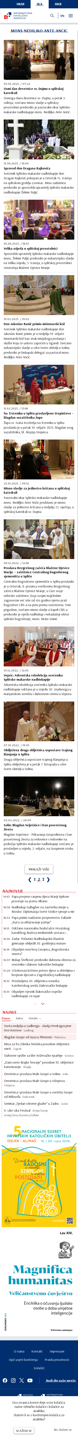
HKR (58, 3)
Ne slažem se (63, 1429)
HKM (20, 3)
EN (62, 16)
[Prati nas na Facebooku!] (4, 1380)
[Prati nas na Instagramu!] (13, 1380)
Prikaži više (39, 869)
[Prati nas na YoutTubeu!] (29, 1380)
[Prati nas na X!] (21, 1380)
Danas (6, 1018)
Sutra (19, 1018)
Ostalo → (35, 1018)
